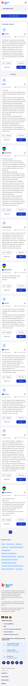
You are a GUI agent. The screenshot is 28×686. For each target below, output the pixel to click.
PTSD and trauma (6, 550)
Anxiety (3, 544)
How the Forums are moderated (12, 629)
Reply (21, 67)
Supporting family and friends (9, 562)
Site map (3, 683)
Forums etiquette (8, 631)
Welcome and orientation (8, 569)
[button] (3, 63)
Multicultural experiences (16, 547)
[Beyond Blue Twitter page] (17, 663)
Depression (19, 544)
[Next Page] (18, 532)
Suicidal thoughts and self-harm (9, 559)
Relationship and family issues (9, 553)
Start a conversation (14, 15)
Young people (19, 569)
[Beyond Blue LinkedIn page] (21, 663)
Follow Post (21, 63)
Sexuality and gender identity (9, 556)
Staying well (21, 556)
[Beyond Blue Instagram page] (12, 663)
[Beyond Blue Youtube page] (8, 663)
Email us (10, 656)
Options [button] (26, 8)
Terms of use (4, 676)
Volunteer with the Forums (11, 634)
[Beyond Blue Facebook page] (4, 663)
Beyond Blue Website (7, 585)
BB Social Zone (10, 544)
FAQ (5, 626)
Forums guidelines (9, 623)
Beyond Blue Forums (5, 2)
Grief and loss (5, 547)
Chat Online (11, 650)
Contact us (4, 673)
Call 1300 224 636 (13, 644)
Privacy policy (5, 680)
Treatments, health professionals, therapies (12, 565)
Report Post (7, 67)
